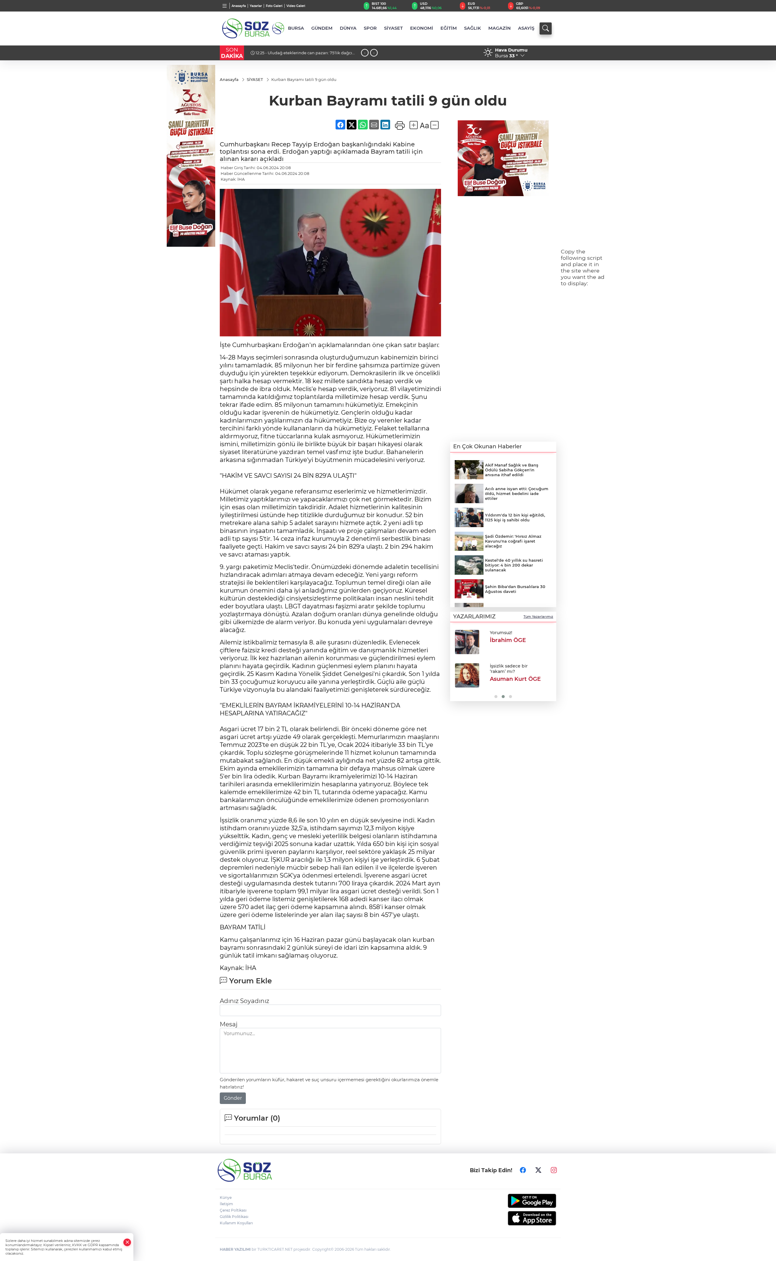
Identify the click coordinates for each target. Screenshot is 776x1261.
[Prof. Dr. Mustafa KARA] (467, 675)
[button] (457, 663)
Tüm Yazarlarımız (538, 616)
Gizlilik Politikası (234, 1216)
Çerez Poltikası (233, 1210)
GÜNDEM (322, 28)
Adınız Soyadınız (244, 1001)
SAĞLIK (472, 28)
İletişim (226, 1204)
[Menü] (225, 6)
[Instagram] (554, 1170)
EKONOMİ (421, 28)
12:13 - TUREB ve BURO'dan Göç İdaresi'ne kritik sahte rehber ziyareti (305, 55)
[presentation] (365, 53)
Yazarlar (256, 6)
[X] (538, 1170)
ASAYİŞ (526, 28)
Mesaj (228, 1024)
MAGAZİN (499, 28)
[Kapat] (127, 1242)
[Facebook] (523, 1170)
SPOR (370, 28)
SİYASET (393, 28)
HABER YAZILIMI (235, 1249)
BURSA (296, 28)
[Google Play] (517, 1201)
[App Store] (517, 1218)
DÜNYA (348, 28)
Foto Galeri (274, 6)
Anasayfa (239, 6)
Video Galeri (295, 6)
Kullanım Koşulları (236, 1223)
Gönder (233, 1098)
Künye (226, 1197)
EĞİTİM (448, 28)
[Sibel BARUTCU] (467, 642)
